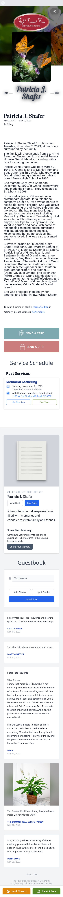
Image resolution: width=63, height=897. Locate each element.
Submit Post (31, 599)
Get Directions (19, 402)
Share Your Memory (20, 546)
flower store (38, 311)
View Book (15, 502)
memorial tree (40, 307)
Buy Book (32, 502)
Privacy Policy (23, 883)
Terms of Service (40, 883)
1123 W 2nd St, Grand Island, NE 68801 (32, 396)
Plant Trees (44, 402)
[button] (31, 784)
